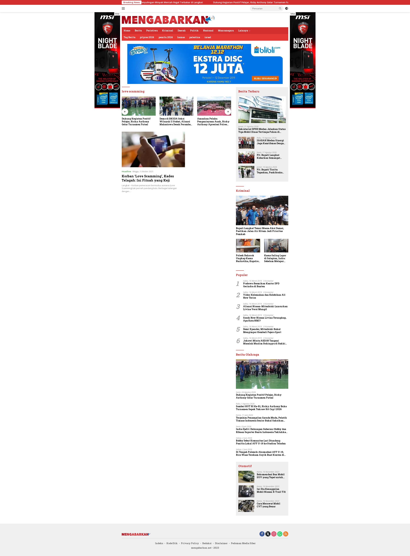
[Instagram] (273, 534)
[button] (280, 8)
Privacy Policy (190, 543)
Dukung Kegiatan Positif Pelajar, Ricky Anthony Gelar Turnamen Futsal (221, 2)
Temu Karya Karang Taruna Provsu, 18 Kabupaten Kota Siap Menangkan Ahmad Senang (213, 121)
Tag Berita (129, 37)
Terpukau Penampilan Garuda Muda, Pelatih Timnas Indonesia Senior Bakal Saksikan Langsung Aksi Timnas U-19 (261, 419)
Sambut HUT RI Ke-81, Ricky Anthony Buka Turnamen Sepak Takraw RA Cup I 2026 (261, 408)
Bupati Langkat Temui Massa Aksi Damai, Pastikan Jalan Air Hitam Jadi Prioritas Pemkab (260, 231)
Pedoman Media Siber (243, 543)
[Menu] (124, 8)
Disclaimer (221, 543)
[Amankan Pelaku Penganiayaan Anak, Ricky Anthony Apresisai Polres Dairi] (176, 106)
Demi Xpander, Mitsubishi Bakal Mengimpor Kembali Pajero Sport (262, 331)
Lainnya (243, 30)
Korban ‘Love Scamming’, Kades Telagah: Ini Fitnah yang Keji (148, 178)
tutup (117, 14)
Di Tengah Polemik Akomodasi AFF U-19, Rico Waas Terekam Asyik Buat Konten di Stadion (260, 453)
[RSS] (285, 534)
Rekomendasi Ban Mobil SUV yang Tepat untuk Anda (271, 476)
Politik (194, 30)
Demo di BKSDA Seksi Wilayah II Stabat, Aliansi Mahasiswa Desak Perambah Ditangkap (138, 121)
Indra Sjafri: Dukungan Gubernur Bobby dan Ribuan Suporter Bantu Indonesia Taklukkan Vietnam (261, 430)
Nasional (208, 30)
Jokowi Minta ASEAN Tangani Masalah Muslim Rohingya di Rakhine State (265, 342)
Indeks (159, 543)
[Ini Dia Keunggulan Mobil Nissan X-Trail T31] (246, 491)
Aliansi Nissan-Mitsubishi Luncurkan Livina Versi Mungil (265, 308)
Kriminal (167, 30)
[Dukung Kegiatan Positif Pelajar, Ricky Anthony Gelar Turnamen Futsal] (262, 374)
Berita (138, 30)
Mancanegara (226, 30)
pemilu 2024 (166, 37)
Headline (126, 171)
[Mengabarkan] (168, 19)
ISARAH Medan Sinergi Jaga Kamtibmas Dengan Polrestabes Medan (271, 142)
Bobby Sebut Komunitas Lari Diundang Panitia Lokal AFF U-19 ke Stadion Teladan (261, 442)
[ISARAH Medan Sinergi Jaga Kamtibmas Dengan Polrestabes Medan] (246, 143)
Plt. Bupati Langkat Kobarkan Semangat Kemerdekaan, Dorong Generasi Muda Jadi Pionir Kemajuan (269, 156)
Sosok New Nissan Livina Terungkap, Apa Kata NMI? (264, 319)
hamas (181, 37)
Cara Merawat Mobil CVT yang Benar (268, 505)
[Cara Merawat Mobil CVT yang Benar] (246, 506)
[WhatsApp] (279, 534)
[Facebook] (262, 534)
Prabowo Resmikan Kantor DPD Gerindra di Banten (261, 285)
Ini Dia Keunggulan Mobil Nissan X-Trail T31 (271, 490)
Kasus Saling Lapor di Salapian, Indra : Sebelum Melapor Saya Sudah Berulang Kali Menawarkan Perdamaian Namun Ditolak (275, 258)
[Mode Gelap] (286, 8)
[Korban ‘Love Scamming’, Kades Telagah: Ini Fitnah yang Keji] (153, 149)
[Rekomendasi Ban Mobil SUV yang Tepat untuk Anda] (246, 477)
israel (208, 37)
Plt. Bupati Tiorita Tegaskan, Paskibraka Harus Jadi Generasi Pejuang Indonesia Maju (270, 171)
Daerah (182, 30)
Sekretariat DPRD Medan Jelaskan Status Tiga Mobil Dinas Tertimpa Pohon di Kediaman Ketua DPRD (262, 130)
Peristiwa (152, 30)
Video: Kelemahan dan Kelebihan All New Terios (264, 296)
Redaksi (207, 543)
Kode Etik (172, 543)
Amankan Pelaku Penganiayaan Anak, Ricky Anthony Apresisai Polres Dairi (176, 121)
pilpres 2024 (147, 37)
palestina (194, 37)
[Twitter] (268, 534)
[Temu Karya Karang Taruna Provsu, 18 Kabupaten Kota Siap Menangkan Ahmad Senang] (214, 106)
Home (127, 30)
